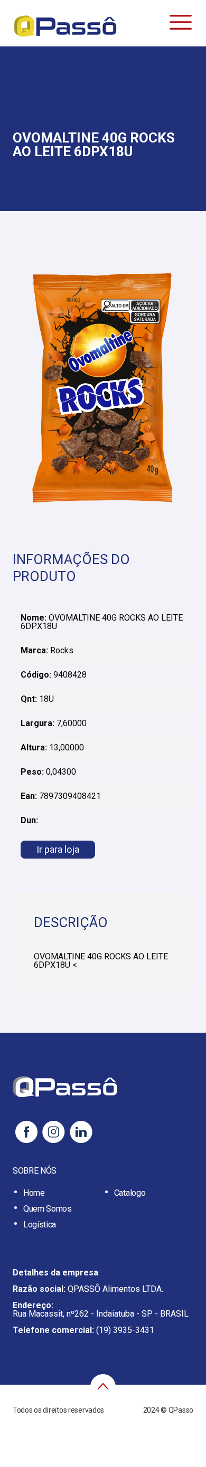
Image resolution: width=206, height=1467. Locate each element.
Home (34, 1193)
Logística (39, 1225)
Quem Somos (47, 1209)
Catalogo (129, 1193)
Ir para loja (57, 849)
